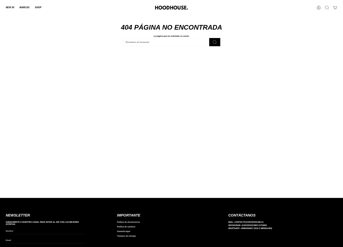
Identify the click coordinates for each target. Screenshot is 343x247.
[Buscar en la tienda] (214, 42)
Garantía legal (123, 231)
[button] (24, 8)
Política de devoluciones (128, 222)
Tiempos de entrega (126, 236)
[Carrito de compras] (335, 8)
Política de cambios (126, 227)
